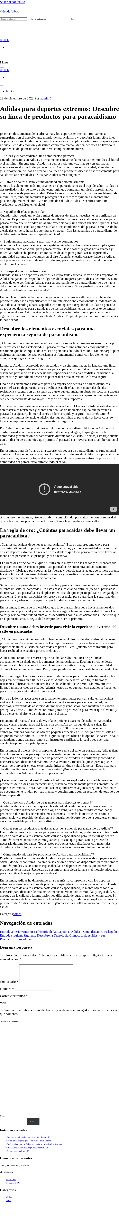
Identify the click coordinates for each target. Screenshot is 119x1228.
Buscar (3, 1116)
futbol (8, 1200)
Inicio (10, 91)
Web (3, 1003)
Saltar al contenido (12, 2)
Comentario (9, 981)
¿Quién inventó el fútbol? (17, 1151)
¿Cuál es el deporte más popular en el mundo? (27, 1148)
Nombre (7, 989)
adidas (17, 914)
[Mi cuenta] (1, 54)
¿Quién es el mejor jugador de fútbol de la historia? (29, 1141)
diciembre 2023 (13, 1183)
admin (44, 98)
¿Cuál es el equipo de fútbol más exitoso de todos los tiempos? (34, 1144)
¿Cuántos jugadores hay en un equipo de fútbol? (28, 1137)
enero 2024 (11, 1179)
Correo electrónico (14, 996)
